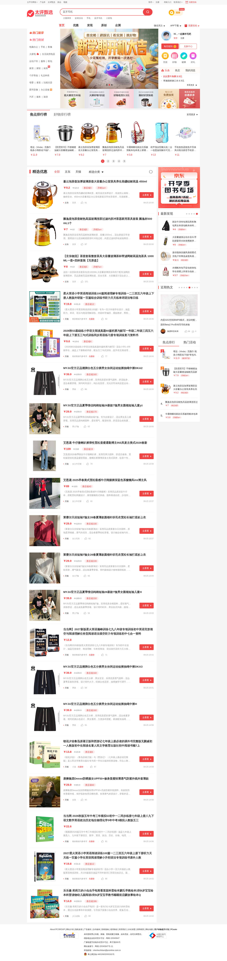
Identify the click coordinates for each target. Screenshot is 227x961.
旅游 (46, 97)
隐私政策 (78, 929)
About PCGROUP (57, 929)
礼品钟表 (45, 75)
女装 (74, 800)
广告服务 (87, 929)
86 (86, 389)
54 (89, 613)
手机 (89, 18)
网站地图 (149, 929)
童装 (38, 82)
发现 (90, 25)
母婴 (31, 82)
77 (106, 356)
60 (91, 501)
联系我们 (122, 929)
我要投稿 (192, 2)
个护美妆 (33, 75)
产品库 (42, 2)
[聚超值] (40, 13)
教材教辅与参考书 (79, 319)
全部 (57, 171)
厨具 (46, 68)
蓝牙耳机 (98, 18)
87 (86, 244)
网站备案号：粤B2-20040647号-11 (98, 946)
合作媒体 (96, 929)
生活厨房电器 (48, 54)
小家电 (109, 18)
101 (86, 282)
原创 (104, 25)
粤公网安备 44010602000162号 (101, 954)
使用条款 (114, 929)
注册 (157, 2)
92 (106, 319)
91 (86, 725)
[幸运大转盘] (168, 98)
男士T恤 (75, 427)
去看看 (145, 195)
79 (91, 464)
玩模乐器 (48, 82)
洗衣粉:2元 (168, 76)
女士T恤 (75, 576)
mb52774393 (173, 331)
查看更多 (190, 85)
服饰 (43, 61)
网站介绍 (70, 929)
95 (86, 800)
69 (86, 688)
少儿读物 (76, 916)
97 (95, 767)
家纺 (38, 68)
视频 (65, 2)
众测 (118, 25)
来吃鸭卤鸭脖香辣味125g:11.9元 (179, 80)
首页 (62, 25)
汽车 (31, 97)
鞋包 (50, 61)
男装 (74, 389)
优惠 (76, 25)
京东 (67, 171)
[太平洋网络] (69, 934)
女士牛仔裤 (77, 464)
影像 (50, 47)
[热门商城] (44, 39)
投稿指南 (105, 929)
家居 (31, 68)
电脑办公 (33, 47)
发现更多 (191, 114)
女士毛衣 (76, 538)
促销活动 (79, 18)
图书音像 (33, 89)
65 (89, 427)
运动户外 (33, 61)
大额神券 (67, 18)
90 (89, 916)
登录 (150, 2)
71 (106, 655)
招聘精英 (140, 929)
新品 (59, 2)
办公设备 (45, 89)
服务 (38, 97)
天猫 (78, 171)
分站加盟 (131, 929)
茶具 (74, 203)
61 (86, 203)
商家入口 (167, 2)
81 (106, 841)
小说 (74, 767)
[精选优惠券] (189, 98)
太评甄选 (51, 2)
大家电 (32, 54)
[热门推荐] (44, 32)
